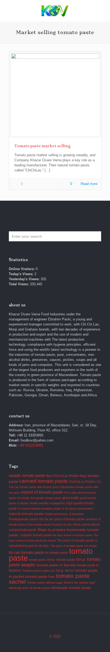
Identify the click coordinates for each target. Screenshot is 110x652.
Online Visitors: (22, 269)
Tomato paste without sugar (45, 582)
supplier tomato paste (36, 535)
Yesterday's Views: (25, 279)
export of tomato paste (42, 492)
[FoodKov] (55, 11)
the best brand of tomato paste (72, 535)
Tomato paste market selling (42, 146)
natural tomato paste (26, 514)
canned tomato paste (43, 481)
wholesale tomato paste (71, 588)
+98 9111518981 (30, 445)
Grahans (23, 503)
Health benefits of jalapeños (47, 503)
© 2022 (55, 636)
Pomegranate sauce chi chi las (31, 519)
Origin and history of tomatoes (64, 513)
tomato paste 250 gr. (42, 559)
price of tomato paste (69, 519)
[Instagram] (55, 644)
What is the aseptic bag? (80, 582)
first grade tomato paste (46, 498)
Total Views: (19, 284)
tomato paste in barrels (56, 565)
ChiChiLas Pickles (82, 482)
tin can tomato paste (26, 552)
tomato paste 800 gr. (71, 560)
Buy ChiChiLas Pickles (62, 476)
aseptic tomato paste (27, 475)
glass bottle (70, 498)
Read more (89, 184)
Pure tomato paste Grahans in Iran (49, 524)
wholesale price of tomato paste (29, 587)
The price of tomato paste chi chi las (73, 545)
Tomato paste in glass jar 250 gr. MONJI (48, 570)
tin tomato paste (56, 553)
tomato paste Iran (40, 577)
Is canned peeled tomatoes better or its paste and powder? (56, 508)
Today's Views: (21, 274)
